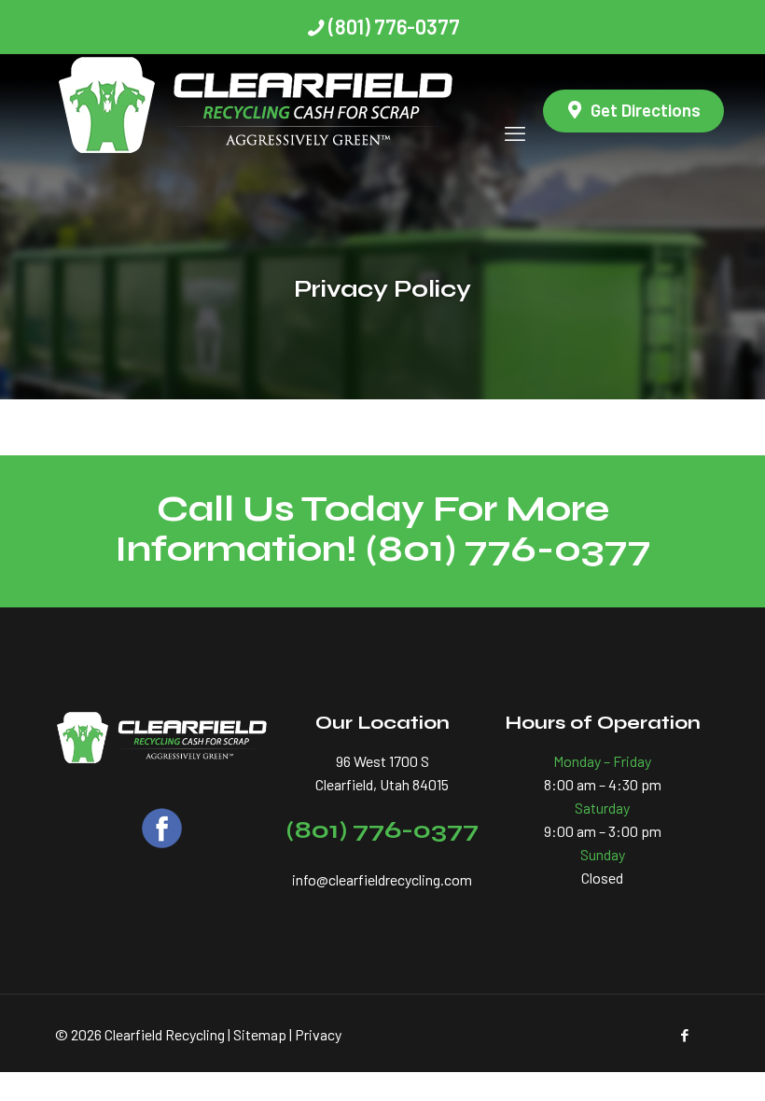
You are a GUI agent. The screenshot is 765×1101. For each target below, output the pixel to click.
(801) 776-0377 (394, 26)
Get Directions (646, 109)
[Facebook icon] (684, 1034)
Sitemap (259, 1034)
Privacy (318, 1034)
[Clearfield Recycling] (256, 111)
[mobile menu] (515, 111)
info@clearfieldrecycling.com (382, 879)
